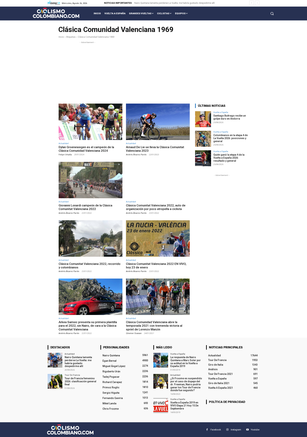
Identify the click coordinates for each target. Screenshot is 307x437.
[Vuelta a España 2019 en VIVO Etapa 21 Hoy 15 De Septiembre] (160, 405)
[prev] (251, 3)
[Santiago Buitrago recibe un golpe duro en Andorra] (203, 119)
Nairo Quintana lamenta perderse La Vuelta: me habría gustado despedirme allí (174, 3)
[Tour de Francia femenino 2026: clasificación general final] (55, 381)
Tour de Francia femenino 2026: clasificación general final (80, 381)
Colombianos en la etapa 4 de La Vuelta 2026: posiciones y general (230, 138)
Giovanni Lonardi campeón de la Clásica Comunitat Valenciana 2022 (85, 207)
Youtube (255, 429)
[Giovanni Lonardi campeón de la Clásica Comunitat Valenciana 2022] (90, 180)
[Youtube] (247, 430)
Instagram (236, 429)
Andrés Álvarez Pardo (136, 154)
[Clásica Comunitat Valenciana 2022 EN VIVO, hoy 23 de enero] (158, 238)
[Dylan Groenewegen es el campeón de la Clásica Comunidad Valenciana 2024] (90, 122)
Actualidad (64, 143)
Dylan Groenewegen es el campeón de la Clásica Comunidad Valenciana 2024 (86, 148)
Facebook (216, 429)
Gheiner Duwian (134, 333)
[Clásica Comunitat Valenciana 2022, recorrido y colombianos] (90, 238)
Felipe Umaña (65, 154)
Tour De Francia (72, 375)
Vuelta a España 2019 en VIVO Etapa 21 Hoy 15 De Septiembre (184, 405)
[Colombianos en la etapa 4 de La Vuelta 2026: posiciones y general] (203, 139)
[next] (257, 3)
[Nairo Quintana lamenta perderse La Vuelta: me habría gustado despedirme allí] (55, 360)
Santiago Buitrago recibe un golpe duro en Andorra (229, 117)
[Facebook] (207, 430)
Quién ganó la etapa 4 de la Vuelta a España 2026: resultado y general (228, 157)
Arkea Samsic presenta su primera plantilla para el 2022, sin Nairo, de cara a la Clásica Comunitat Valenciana (88, 325)
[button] (272, 13)
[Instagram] (227, 430)
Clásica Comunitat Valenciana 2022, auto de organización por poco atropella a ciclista (155, 207)
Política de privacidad (227, 402)
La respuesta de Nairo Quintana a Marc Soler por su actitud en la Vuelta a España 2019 (185, 362)
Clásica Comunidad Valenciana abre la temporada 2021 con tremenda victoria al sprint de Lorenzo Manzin (154, 325)
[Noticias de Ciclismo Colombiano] (56, 13)
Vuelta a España (220, 112)
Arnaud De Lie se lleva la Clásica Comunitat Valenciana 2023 (155, 148)
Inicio (61, 36)
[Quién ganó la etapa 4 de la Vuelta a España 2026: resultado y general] (203, 158)
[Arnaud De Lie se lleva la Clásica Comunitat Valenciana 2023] (158, 122)
